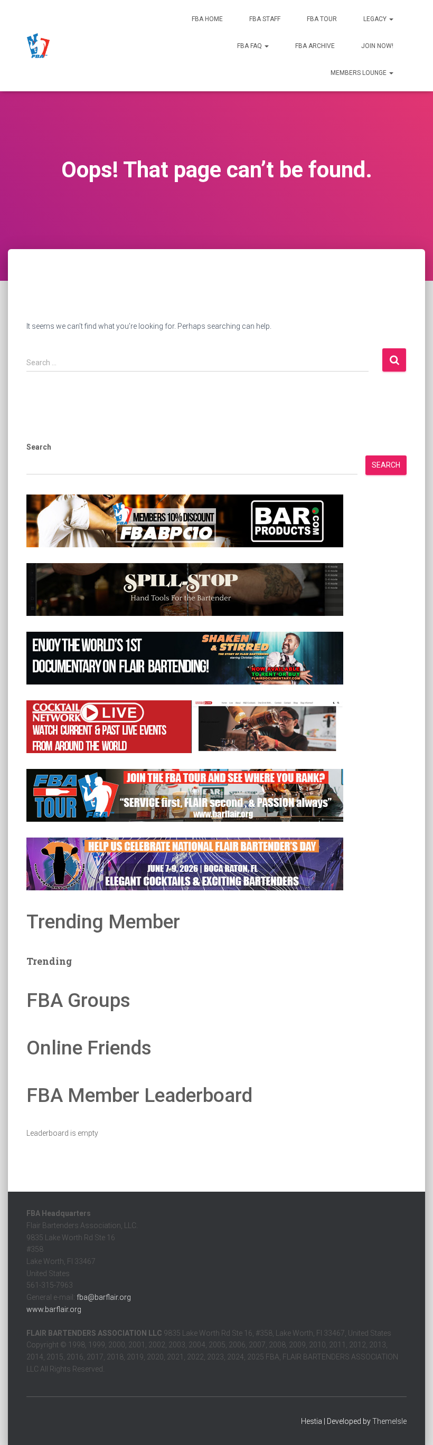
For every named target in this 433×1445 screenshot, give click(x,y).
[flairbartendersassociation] (38, 46)
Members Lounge (359, 73)
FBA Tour (322, 19)
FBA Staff (264, 19)
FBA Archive (315, 46)
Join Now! (377, 46)
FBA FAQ (250, 46)
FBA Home (207, 19)
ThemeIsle (389, 1421)
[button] (390, 19)
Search (38, 447)
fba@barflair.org (104, 1297)
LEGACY (375, 19)
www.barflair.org (53, 1309)
